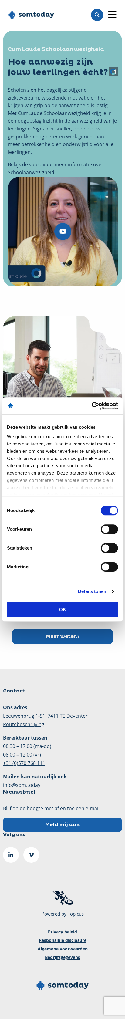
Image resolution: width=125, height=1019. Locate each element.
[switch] (109, 529)
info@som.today (21, 785)
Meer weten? (62, 636)
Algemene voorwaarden (63, 949)
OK (62, 609)
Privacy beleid (62, 932)
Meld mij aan (62, 825)
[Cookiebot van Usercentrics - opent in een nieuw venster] (91, 406)
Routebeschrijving (23, 724)
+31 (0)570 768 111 (24, 763)
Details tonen (92, 591)
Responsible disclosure (62, 940)
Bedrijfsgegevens (62, 957)
